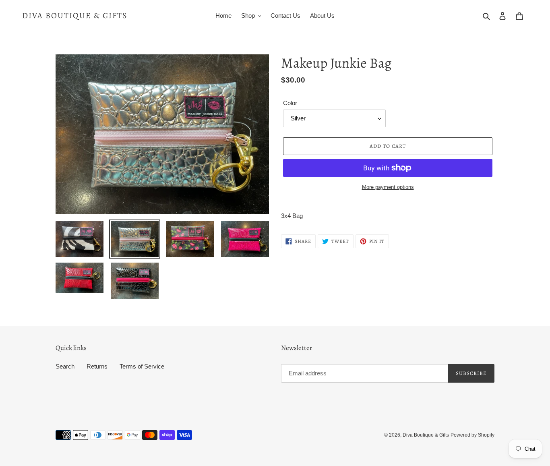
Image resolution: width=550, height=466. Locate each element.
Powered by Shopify (472, 435)
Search (65, 366)
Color (290, 102)
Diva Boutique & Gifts (75, 16)
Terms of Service (142, 366)
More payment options (388, 187)
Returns (97, 366)
